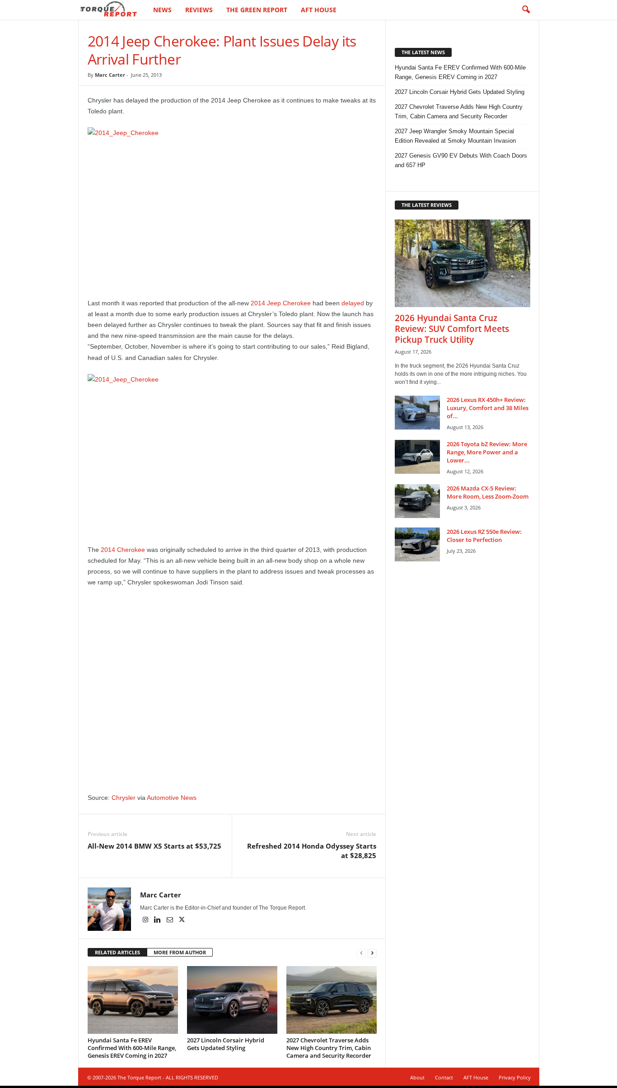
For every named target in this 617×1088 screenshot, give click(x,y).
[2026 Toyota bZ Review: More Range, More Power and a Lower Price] (417, 457)
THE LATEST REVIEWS (427, 204)
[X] (182, 920)
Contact (444, 1077)
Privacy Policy (515, 1077)
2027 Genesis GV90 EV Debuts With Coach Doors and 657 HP (461, 160)
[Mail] (170, 920)
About (417, 1077)
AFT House (319, 9)
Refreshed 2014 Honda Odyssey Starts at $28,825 (311, 850)
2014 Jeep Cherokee (281, 303)
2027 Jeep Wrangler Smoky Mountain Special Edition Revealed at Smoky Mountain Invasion (455, 136)
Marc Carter (110, 74)
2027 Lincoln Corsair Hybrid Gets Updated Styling (225, 1044)
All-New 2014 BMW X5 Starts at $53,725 (154, 845)
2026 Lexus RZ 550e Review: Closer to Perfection (484, 536)
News (162, 9)
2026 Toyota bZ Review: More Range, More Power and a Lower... (487, 452)
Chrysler (124, 797)
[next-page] (372, 952)
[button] (526, 10)
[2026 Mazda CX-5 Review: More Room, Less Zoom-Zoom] (417, 501)
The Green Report (256, 9)
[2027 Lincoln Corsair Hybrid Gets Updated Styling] (232, 1000)
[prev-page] (361, 952)
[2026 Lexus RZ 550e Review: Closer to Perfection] (417, 544)
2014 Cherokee (123, 549)
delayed (352, 303)
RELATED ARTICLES (117, 952)
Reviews (199, 9)
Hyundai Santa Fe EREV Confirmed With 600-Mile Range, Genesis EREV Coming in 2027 (132, 1048)
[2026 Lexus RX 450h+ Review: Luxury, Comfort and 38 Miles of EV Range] (417, 413)
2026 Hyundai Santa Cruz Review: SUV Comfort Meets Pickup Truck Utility (452, 329)
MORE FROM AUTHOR (180, 952)
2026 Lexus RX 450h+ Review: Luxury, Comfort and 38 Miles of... (487, 408)
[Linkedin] (158, 920)
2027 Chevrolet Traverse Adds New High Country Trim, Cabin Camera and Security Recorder (328, 1048)
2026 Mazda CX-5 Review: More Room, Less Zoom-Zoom (487, 492)
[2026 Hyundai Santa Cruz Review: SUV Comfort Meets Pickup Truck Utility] (462, 263)
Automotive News (171, 797)
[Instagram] (146, 920)
